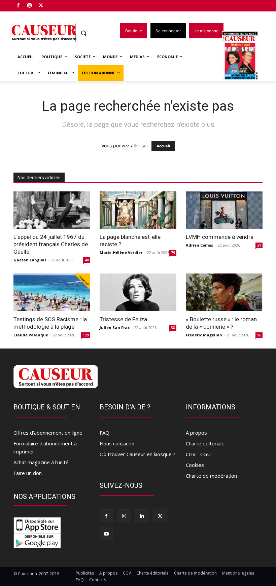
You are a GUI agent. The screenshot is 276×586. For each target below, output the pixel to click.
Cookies (195, 465)
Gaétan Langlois (29, 259)
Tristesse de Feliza (123, 319)
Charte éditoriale (205, 443)
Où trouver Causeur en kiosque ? (137, 454)
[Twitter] (41, 6)
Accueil (163, 146)
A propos (196, 432)
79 (173, 252)
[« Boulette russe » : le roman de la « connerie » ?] (224, 292)
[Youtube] (106, 533)
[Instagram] (124, 515)
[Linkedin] (141, 515)
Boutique (58, 4)
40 (87, 260)
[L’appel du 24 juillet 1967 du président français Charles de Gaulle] (51, 210)
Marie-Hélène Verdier (121, 252)
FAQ (104, 432)
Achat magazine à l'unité (41, 462)
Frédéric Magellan (204, 334)
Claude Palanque (30, 334)
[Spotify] (30, 6)
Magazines (244, 56)
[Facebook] (18, 6)
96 (259, 335)
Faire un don (27, 473)
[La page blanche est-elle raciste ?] (138, 210)
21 (259, 245)
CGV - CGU (198, 454)
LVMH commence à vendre (219, 236)
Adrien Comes (199, 245)
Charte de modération (211, 475)
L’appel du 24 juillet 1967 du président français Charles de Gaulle (50, 244)
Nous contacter (117, 443)
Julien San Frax (115, 327)
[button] (84, 33)
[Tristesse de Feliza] (138, 292)
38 (173, 327)
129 (86, 335)
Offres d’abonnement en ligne (47, 432)
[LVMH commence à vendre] (224, 210)
